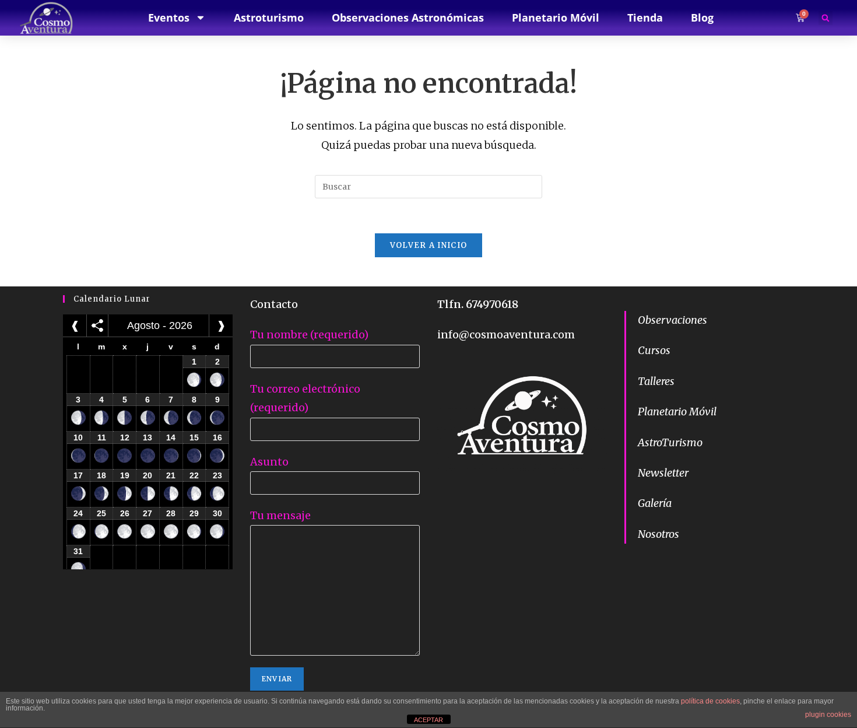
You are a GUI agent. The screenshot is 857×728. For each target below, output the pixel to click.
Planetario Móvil (677, 411)
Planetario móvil (555, 17)
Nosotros (658, 534)
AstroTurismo (670, 442)
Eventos (168, 17)
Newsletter (663, 473)
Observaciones (672, 320)
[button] (826, 18)
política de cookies (710, 701)
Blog (702, 17)
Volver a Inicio (429, 245)
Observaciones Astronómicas (408, 17)
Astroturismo (269, 17)
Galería (655, 503)
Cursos (654, 350)
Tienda (645, 17)
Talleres (656, 381)
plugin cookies (828, 714)
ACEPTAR (428, 719)
